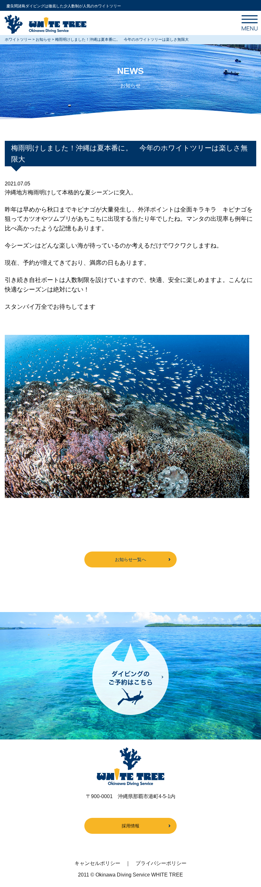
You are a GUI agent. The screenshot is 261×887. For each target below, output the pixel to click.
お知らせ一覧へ (130, 559)
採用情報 (130, 825)
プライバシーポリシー (161, 863)
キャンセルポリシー (97, 863)
